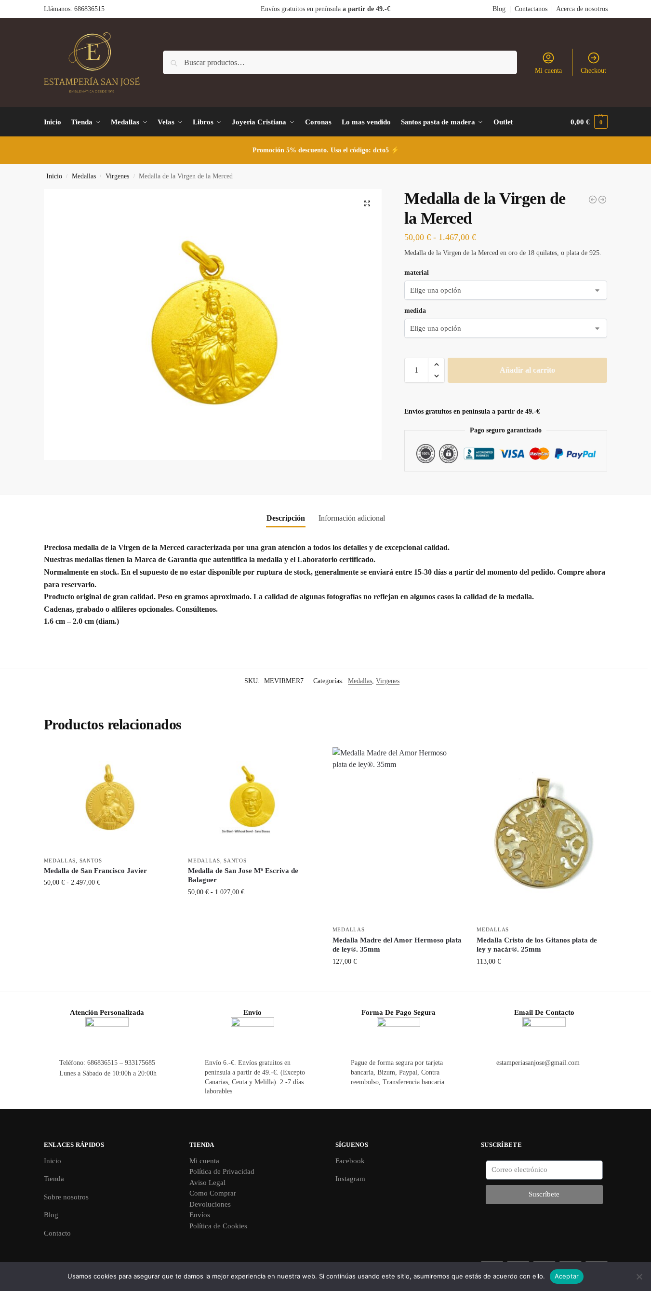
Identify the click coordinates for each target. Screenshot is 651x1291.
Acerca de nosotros (582, 9)
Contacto (57, 1233)
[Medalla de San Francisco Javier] (109, 799)
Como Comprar (212, 1193)
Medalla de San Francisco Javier (95, 870)
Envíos (199, 1215)
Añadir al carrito (527, 370)
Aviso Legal (207, 1182)
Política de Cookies (218, 1226)
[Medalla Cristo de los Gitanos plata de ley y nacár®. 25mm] (542, 834)
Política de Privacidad (221, 1171)
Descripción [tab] (285, 518)
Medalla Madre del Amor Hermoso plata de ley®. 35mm (397, 945)
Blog (498, 9)
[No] (639, 1276)
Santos (91, 860)
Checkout (593, 70)
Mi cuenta (548, 70)
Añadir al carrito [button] (397, 981)
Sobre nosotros (66, 1197)
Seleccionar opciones (108, 902)
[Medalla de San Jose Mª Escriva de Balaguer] (253, 799)
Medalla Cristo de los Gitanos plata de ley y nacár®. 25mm (537, 945)
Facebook (350, 1161)
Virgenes (117, 176)
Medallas (84, 176)
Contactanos (531, 9)
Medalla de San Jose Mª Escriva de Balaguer (243, 875)
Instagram (350, 1179)
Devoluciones (210, 1204)
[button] (589, 122)
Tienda (54, 1179)
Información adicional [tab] (352, 518)
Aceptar (567, 1276)
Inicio (54, 176)
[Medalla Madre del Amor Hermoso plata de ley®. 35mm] (397, 834)
